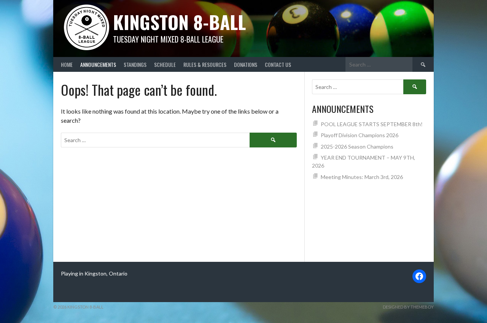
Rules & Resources (204, 64)
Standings (135, 64)
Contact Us (278, 64)
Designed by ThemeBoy (408, 306)
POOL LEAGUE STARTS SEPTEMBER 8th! (372, 124)
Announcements (98, 64)
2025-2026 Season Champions (357, 146)
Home (67, 64)
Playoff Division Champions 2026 (359, 135)
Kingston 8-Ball (179, 21)
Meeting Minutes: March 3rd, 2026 (362, 177)
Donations (245, 64)
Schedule (165, 64)
